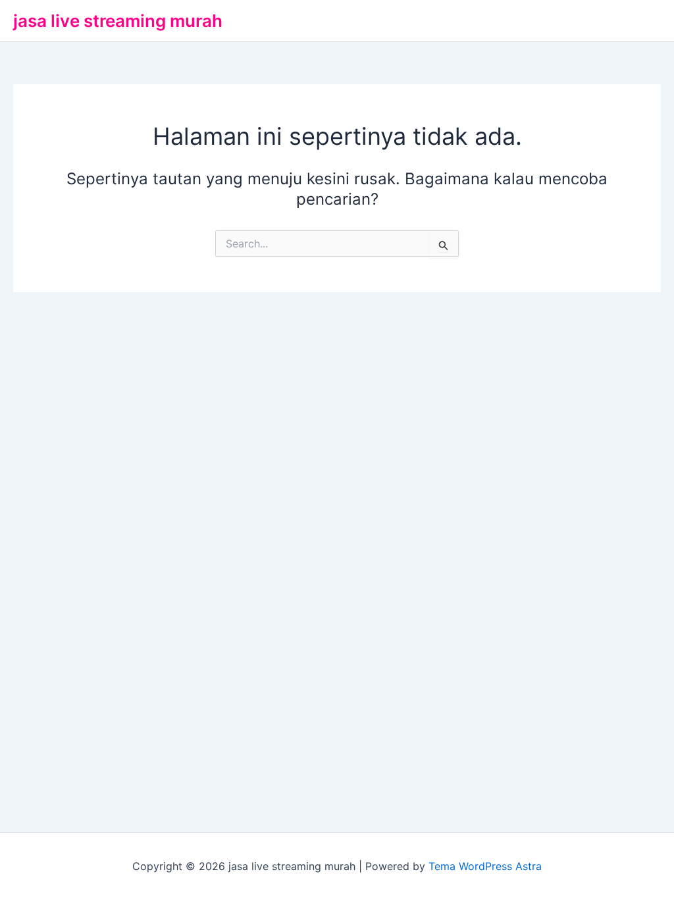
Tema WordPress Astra (485, 866)
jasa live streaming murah (117, 21)
